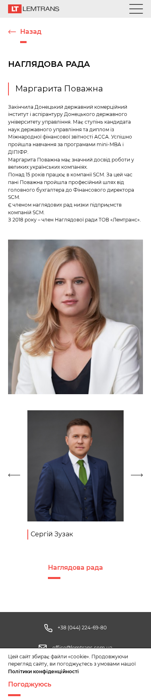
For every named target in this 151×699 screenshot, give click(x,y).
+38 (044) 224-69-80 (82, 628)
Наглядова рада (75, 567)
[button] (15, 475)
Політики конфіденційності (43, 671)
